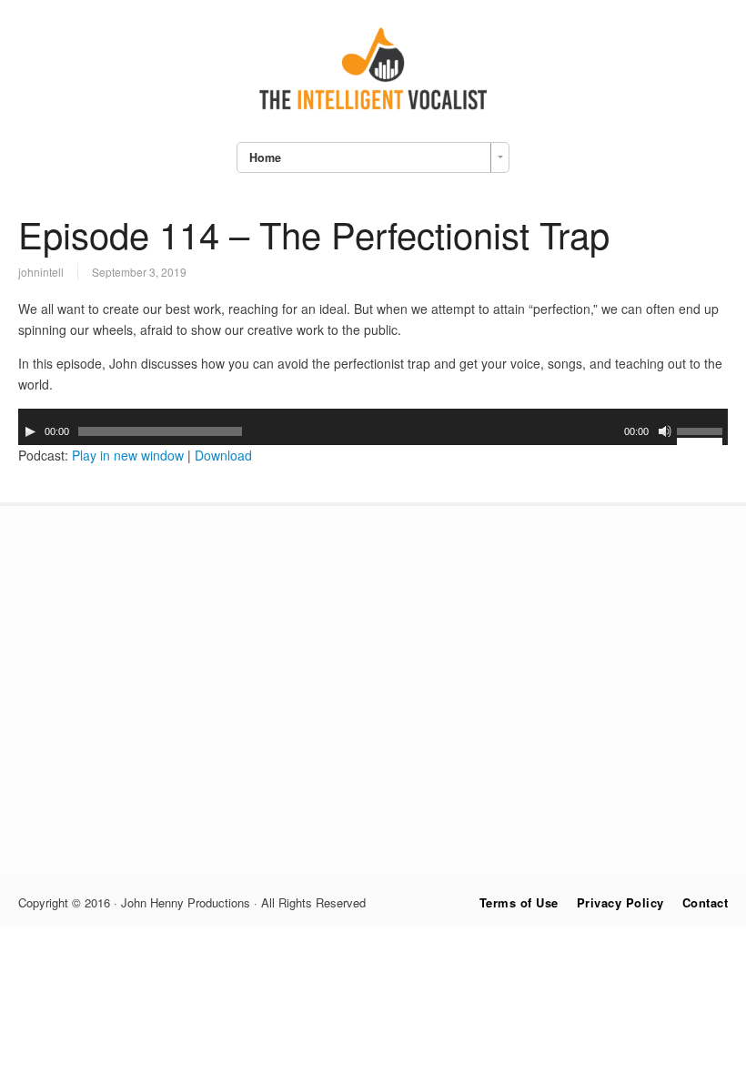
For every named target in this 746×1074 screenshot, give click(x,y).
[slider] (702, 434)
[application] (373, 427)
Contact (705, 902)
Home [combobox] (265, 157)
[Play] (30, 431)
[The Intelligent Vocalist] (373, 109)
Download (223, 455)
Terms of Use (519, 902)
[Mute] (665, 431)
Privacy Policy (620, 902)
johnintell (41, 271)
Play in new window (128, 455)
